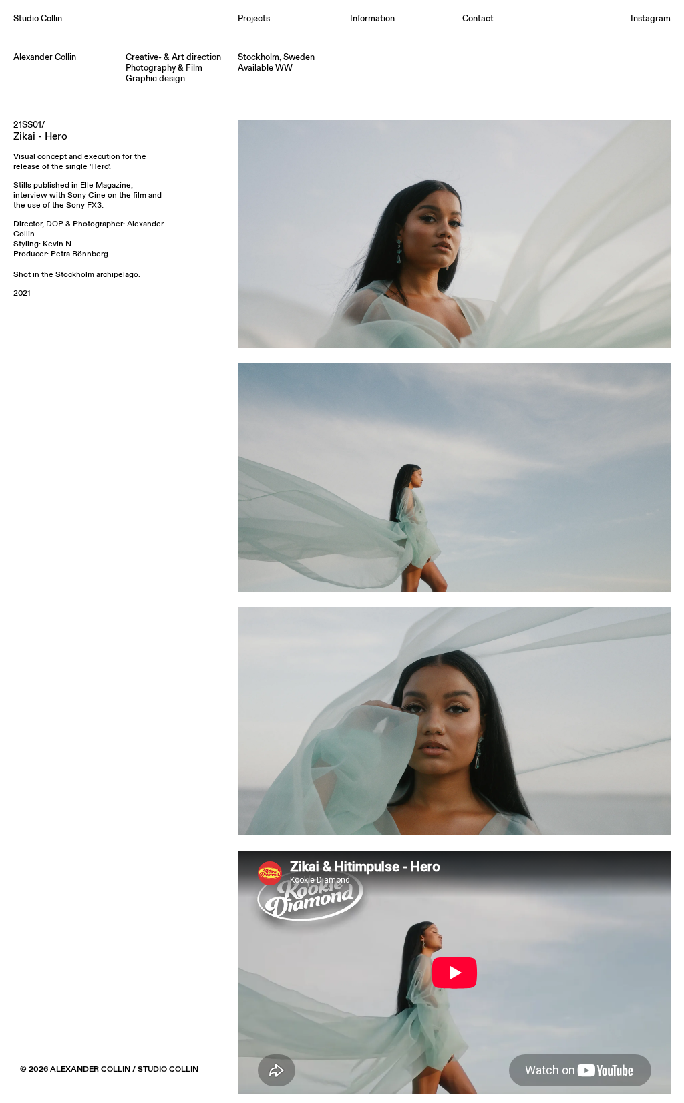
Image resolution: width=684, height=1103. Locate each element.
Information (372, 18)
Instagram (651, 18)
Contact (478, 18)
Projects (254, 18)
